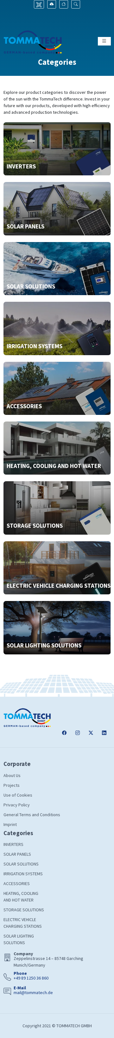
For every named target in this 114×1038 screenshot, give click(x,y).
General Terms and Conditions (31, 814)
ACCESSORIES (16, 883)
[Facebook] (64, 732)
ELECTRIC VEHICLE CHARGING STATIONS (22, 923)
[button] (75, 4)
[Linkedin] (104, 732)
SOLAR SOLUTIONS (21, 864)
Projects (11, 785)
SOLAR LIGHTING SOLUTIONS (18, 939)
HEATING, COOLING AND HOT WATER (20, 896)
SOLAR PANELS (17, 854)
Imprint (10, 824)
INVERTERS (13, 844)
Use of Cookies (17, 795)
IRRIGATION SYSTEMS (23, 874)
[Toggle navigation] (104, 41)
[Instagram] (77, 732)
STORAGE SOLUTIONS (23, 910)
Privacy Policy (16, 805)
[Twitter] (91, 732)
